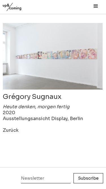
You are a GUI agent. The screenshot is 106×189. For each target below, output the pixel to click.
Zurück (11, 130)
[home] (18, 5)
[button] (96, 6)
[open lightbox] (53, 56)
